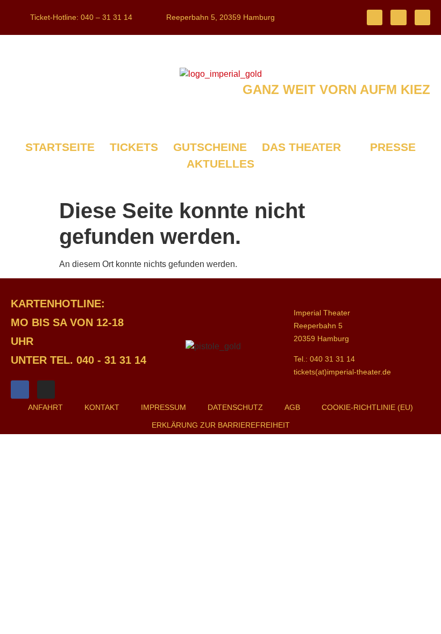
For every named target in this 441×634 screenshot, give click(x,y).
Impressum (163, 407)
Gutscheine (210, 147)
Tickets (134, 147)
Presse (393, 147)
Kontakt (101, 407)
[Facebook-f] (398, 17)
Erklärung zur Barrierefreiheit (221, 425)
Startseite (60, 147)
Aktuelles (220, 163)
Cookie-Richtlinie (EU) (367, 407)
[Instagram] (422, 17)
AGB (292, 407)
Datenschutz (235, 407)
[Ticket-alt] (374, 17)
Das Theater (301, 147)
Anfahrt (45, 407)
